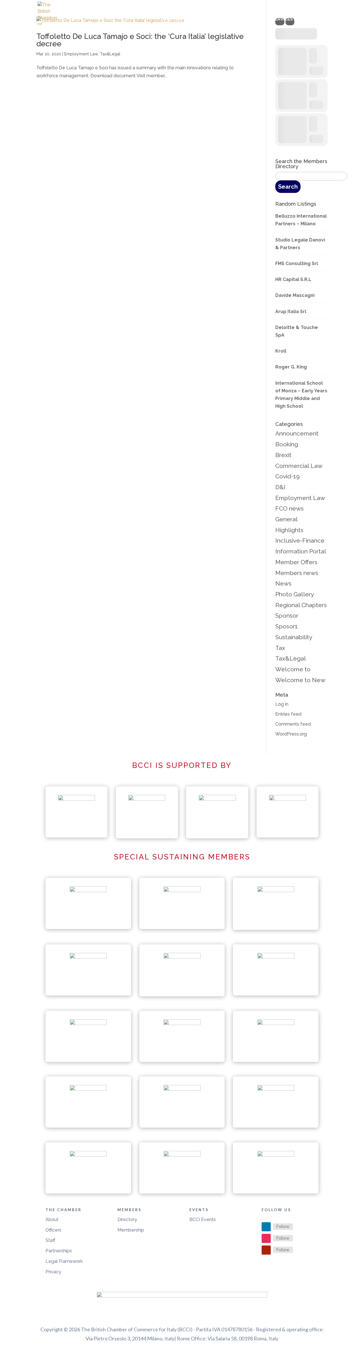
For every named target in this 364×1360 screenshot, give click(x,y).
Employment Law (81, 54)
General (286, 519)
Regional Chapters (301, 605)
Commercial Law (298, 465)
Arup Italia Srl (290, 311)
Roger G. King (291, 367)
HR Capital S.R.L (293, 279)
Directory (127, 1219)
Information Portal (300, 551)
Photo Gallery (294, 594)
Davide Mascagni (295, 295)
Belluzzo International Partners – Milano (301, 219)
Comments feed (293, 724)
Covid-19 (287, 476)
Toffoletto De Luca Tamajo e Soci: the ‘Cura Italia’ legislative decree (140, 40)
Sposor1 (286, 626)
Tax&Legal (110, 54)
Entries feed (288, 714)
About (52, 1219)
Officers (53, 1230)
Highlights (289, 530)
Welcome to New (300, 680)
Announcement (296, 433)
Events (250, 19)
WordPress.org (291, 734)
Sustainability (293, 637)
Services (282, 19)
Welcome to (293, 669)
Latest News (174, 19)
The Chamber (213, 19)
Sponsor (286, 615)
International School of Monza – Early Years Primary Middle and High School (301, 394)
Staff (50, 1240)
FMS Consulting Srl (296, 263)
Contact (317, 19)
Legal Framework (64, 1261)
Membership (130, 1230)
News (283, 583)
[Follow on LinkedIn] (266, 1226)
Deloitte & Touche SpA (296, 331)
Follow (282, 1226)
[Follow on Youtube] (266, 1250)
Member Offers (296, 562)
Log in (281, 704)
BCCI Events (202, 1219)
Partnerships (59, 1250)
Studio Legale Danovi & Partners (300, 243)
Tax (280, 647)
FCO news (289, 508)
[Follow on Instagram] (266, 1238)
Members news (296, 572)
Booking (286, 444)
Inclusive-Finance (299, 540)
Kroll (280, 351)
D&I (280, 487)
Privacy (53, 1271)
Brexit (283, 455)
